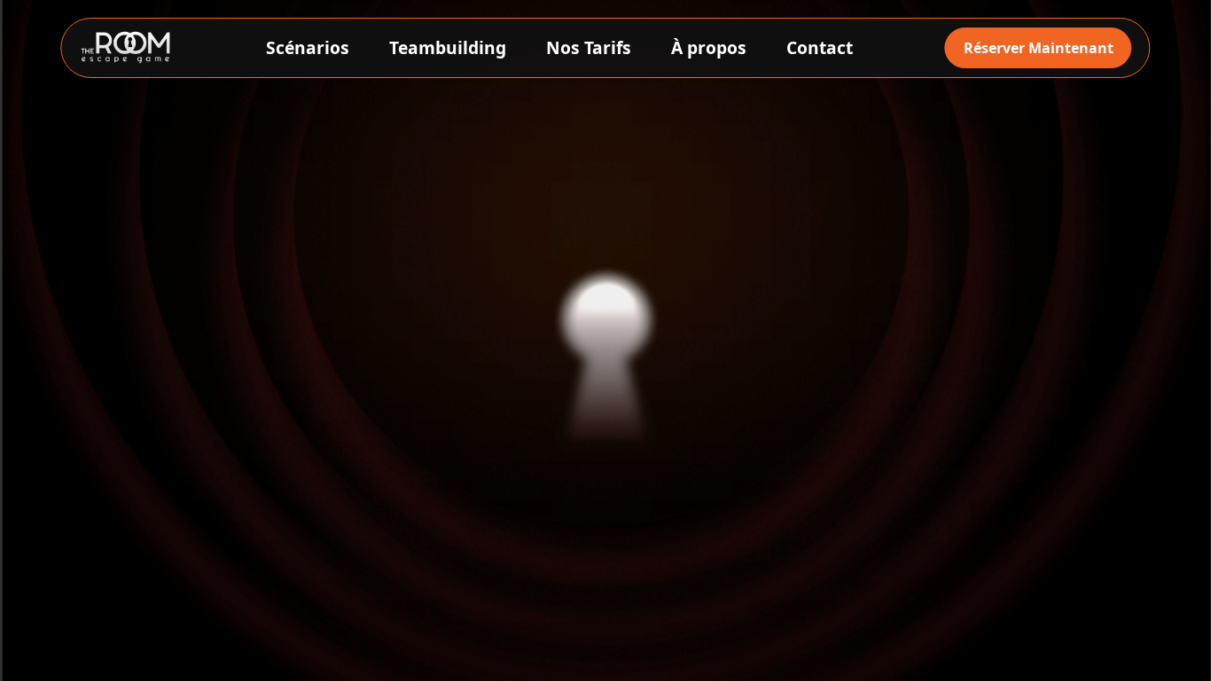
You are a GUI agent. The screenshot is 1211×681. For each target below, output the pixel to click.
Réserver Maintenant (1038, 48)
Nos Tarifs (588, 47)
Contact (819, 47)
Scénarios (307, 47)
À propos (708, 47)
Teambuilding (447, 47)
